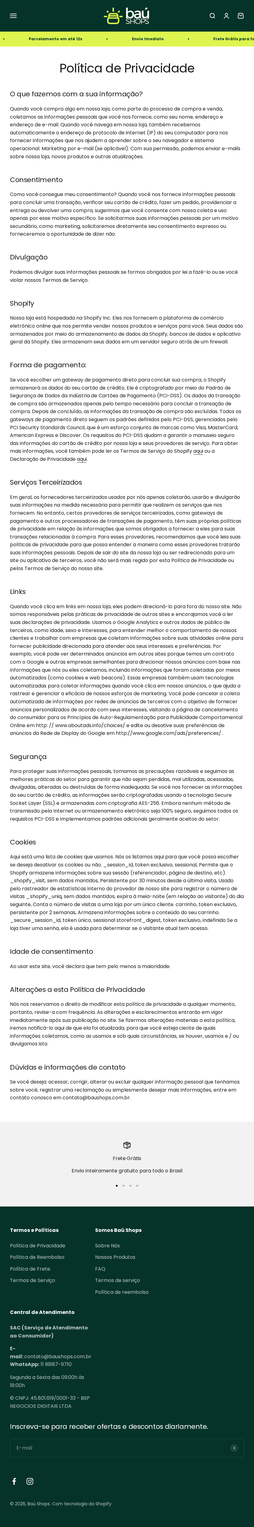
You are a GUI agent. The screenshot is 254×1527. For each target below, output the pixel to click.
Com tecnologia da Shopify (82, 1504)
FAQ (100, 1268)
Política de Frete (30, 1268)
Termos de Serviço (32, 1280)
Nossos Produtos (115, 1257)
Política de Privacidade (37, 1245)
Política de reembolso (122, 1292)
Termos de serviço (117, 1280)
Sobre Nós (107, 1245)
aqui (198, 451)
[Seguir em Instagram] (30, 1481)
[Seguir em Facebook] (14, 1481)
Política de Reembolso (37, 1257)
